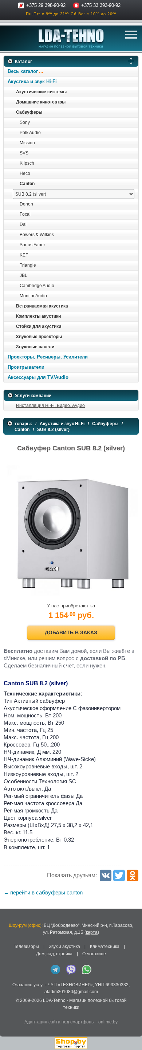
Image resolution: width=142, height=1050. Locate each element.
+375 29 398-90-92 (46, 5)
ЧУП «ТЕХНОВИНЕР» (70, 984)
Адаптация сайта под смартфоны (59, 1021)
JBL (23, 275)
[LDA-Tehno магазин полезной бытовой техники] (71, 38)
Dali (24, 224)
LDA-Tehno (54, 1000)
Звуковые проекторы (39, 336)
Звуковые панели (35, 346)
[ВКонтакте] (105, 875)
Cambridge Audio (37, 285)
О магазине (94, 953)
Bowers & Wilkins (37, 234)
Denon (26, 204)
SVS (24, 153)
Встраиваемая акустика (42, 306)
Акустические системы (41, 91)
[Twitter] (119, 875)
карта (92, 932)
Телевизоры (26, 946)
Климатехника (104, 946)
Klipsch (27, 163)
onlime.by (108, 1021)
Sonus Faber (32, 244)
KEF (24, 255)
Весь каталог (23, 71)
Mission (27, 142)
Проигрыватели (26, 367)
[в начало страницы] (130, 1035)
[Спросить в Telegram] (55, 969)
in (10, 1013)
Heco (25, 173)
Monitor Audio (33, 295)
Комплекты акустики (38, 316)
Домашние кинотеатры (41, 102)
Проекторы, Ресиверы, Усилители (48, 357)
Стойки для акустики (38, 326)
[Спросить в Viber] (71, 969)
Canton (27, 183)
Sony (25, 122)
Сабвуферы (29, 112)
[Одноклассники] (132, 875)
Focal (25, 214)
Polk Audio (30, 132)
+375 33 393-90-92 (101, 5)
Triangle (28, 265)
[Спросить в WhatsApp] (86, 969)
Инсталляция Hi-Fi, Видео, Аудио (50, 405)
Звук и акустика (64, 946)
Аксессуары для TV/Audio (38, 377)
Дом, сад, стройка (54, 953)
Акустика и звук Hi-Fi (32, 81)
